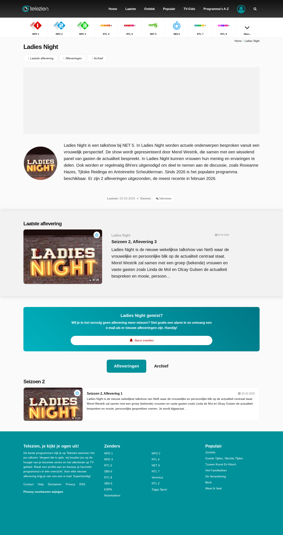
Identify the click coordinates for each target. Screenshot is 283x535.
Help (41, 484)
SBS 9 (108, 483)
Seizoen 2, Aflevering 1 (104, 393)
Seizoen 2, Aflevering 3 (134, 241)
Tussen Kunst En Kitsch (220, 464)
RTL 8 (108, 477)
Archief (161, 366)
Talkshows (165, 198)
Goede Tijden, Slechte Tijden (224, 458)
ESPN (108, 489)
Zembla (210, 452)
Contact (28, 484)
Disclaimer (55, 484)
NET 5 (156, 465)
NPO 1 (108, 453)
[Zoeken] (255, 9)
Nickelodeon (112, 495)
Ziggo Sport (159, 489)
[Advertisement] (141, 101)
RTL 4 (156, 459)
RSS (82, 484)
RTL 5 (108, 465)
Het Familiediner (216, 470)
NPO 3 (108, 459)
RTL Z (156, 483)
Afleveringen (126, 366)
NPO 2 (156, 453)
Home (238, 40)
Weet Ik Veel (213, 488)
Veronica (157, 477)
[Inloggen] (241, 9)
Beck (208, 482)
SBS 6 (108, 471)
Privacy (70, 484)
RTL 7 (156, 471)
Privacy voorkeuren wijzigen (43, 491)
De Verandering (215, 476)
